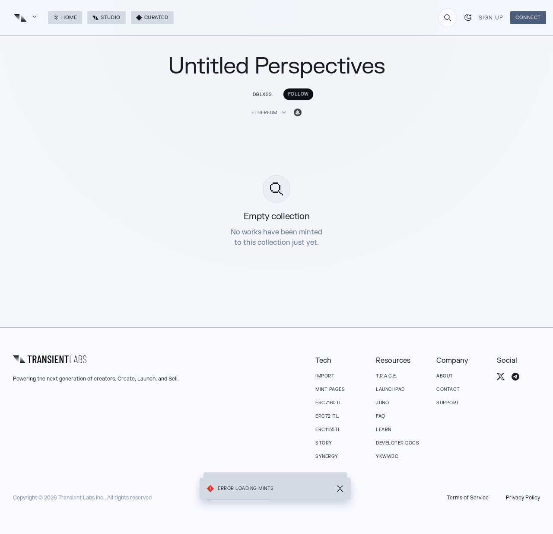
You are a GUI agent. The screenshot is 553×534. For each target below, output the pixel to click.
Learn (383, 429)
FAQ (380, 416)
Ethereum (264, 112)
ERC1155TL (328, 429)
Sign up (491, 17)
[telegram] (515, 377)
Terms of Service (468, 497)
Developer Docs (397, 443)
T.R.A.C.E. (386, 376)
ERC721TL (327, 416)
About (444, 376)
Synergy (326, 456)
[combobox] (447, 17)
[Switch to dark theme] (468, 18)
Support (448, 403)
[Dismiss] (340, 488)
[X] (501, 377)
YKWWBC (387, 456)
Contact (448, 389)
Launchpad (390, 389)
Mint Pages (330, 389)
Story (323, 443)
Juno (382, 403)
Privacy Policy (523, 497)
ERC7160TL (328, 403)
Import (324, 376)
